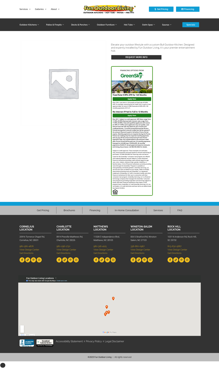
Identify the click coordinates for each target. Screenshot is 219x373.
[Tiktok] (27, 259)
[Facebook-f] (22, 259)
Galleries (39, 9)
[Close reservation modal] (3, 365)
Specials (190, 24)
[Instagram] (39, 259)
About (54, 9)
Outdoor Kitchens (28, 25)
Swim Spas (147, 25)
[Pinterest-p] (33, 259)
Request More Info (136, 57)
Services (24, 9)
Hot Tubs (128, 25)
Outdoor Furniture (106, 25)
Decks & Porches (79, 25)
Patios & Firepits (54, 25)
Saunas (165, 25)
